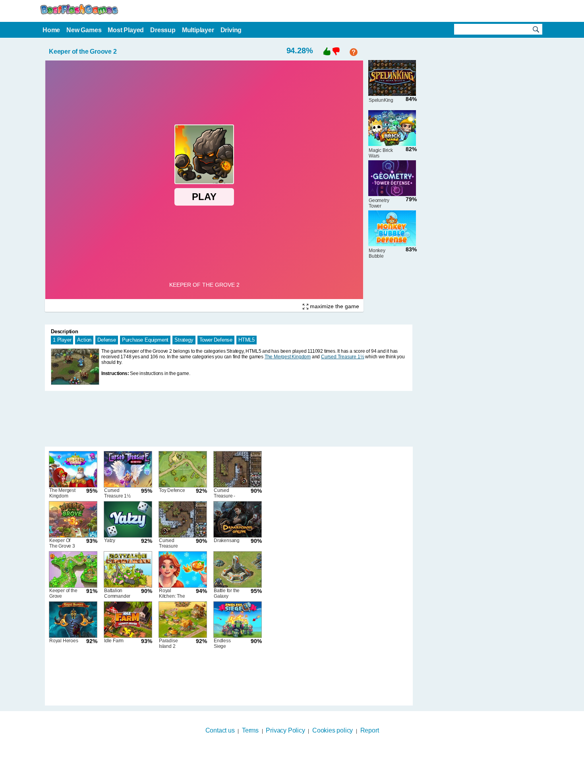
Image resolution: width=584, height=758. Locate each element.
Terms (250, 730)
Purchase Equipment (145, 340)
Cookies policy (332, 730)
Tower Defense (215, 340)
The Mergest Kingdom (288, 357)
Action (84, 340)
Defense (106, 340)
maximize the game (333, 306)
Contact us (220, 730)
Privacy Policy (285, 730)
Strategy (183, 340)
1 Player (62, 340)
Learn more (287, 753)
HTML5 (246, 340)
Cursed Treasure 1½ (342, 357)
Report (369, 730)
